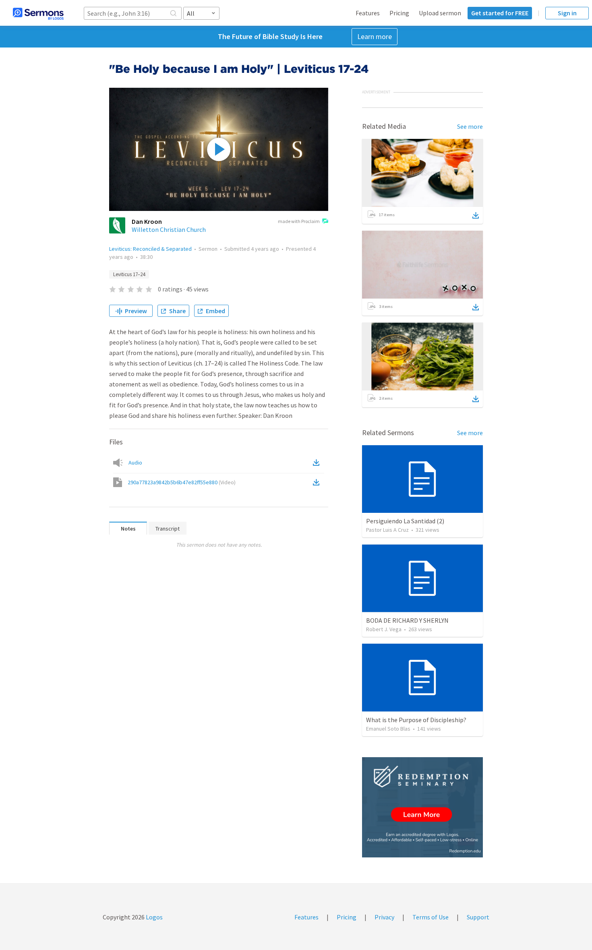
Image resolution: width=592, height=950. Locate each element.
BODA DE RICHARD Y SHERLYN (407, 620)
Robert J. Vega (384, 629)
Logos (154, 917)
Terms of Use (430, 917)
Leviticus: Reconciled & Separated (150, 248)
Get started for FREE (499, 13)
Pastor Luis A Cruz (387, 529)
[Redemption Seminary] (422, 807)
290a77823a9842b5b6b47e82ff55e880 (182, 482)
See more (470, 126)
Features (368, 13)
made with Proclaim (299, 221)
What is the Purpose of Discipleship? (416, 720)
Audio (135, 462)
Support (478, 917)
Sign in (567, 13)
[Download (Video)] (317, 482)
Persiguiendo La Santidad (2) (405, 521)
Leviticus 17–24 (129, 274)
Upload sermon (440, 13)
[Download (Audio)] (317, 462)
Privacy (384, 917)
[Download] (475, 215)
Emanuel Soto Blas (388, 728)
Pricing (399, 13)
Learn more (374, 36)
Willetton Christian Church (169, 229)
